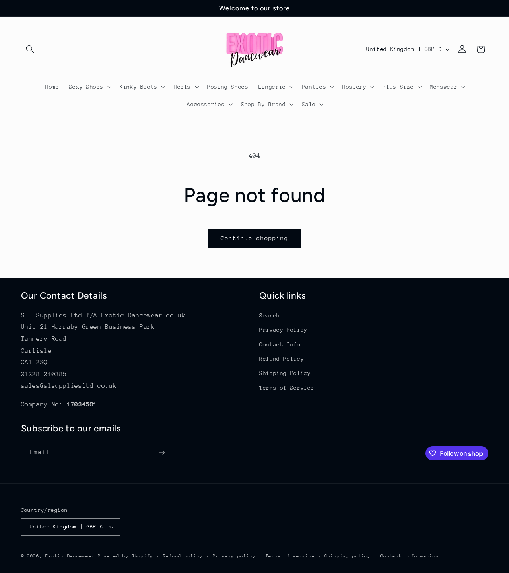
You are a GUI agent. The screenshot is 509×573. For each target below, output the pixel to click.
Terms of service (290, 556)
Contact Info (280, 344)
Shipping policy (347, 556)
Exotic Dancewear (70, 556)
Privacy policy (234, 556)
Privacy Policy (283, 329)
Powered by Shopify (125, 556)
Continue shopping (255, 238)
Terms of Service (286, 388)
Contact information (409, 556)
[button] (30, 49)
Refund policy (183, 556)
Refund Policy (281, 358)
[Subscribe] (161, 452)
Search (269, 315)
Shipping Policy (285, 373)
